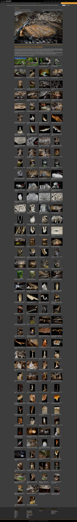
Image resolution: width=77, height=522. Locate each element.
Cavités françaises (29, 511)
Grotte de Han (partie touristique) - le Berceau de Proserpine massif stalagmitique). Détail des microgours (56, 235)
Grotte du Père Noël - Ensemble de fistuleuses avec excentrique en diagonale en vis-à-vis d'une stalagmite (20, 403)
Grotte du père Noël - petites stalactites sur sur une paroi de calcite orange (44, 403)
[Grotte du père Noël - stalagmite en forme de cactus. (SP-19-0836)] (32, 388)
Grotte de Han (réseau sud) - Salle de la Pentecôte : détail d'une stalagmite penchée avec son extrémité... (32, 436)
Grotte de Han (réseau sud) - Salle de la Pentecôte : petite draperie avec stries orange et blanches (19, 348)
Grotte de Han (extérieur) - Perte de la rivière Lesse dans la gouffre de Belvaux (44, 66)
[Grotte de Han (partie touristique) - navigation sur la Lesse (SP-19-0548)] (32, 242)
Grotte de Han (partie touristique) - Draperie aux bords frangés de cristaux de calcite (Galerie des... (32, 134)
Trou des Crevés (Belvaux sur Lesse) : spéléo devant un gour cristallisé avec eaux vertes (32, 505)
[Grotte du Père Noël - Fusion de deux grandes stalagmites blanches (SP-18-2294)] (44, 421)
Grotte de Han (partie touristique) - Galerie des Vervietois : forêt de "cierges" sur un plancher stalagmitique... (56, 100)
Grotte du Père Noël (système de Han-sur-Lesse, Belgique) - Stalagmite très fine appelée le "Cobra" (44, 471)
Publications (16, 515)
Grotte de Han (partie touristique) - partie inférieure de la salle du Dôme (32, 178)
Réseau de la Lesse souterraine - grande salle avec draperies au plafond (56, 77)
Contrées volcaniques (30, 514)
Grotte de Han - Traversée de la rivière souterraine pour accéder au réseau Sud (19, 246)
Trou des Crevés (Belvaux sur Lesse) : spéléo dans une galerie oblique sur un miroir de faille (19, 505)
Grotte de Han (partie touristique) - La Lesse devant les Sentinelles (32, 167)
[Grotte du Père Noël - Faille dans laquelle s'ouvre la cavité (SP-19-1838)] (44, 454)
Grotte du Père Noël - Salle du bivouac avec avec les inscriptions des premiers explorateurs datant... (56, 482)
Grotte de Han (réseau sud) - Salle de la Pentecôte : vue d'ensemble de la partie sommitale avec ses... (44, 325)
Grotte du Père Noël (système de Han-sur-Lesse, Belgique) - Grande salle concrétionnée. (32, 447)
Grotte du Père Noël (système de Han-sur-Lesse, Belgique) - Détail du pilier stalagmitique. (56, 436)
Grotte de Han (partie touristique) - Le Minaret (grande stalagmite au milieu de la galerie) (20, 122)
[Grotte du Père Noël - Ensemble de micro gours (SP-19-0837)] (20, 376)
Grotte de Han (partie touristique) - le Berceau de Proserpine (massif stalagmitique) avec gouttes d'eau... (44, 190)
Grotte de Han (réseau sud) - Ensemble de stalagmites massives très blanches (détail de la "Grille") (44, 291)
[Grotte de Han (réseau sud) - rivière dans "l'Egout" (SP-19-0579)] (57, 309)
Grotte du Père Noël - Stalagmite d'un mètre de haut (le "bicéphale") (56, 392)
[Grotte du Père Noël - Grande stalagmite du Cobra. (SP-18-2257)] (20, 388)
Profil (15, 516)
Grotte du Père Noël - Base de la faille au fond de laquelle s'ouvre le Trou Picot (32, 493)
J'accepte (60, 5)
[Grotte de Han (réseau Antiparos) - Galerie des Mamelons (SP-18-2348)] (57, 84)
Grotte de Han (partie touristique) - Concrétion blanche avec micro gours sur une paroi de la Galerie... (32, 123)
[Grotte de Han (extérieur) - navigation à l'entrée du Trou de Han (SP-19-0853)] (20, 275)
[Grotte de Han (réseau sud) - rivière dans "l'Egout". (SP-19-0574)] (32, 320)
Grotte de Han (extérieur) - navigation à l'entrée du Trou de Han (19, 279)
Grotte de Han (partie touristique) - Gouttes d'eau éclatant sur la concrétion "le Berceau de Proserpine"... (19, 190)
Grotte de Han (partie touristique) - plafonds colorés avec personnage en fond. (56, 213)
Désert (28, 513)
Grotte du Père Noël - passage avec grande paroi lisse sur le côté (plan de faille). (32, 347)
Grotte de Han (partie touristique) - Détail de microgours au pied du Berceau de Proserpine (44, 224)
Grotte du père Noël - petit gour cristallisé (56, 358)
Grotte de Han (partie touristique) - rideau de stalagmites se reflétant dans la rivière (44, 246)
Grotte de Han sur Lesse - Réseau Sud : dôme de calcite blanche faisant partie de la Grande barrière (44, 448)
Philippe (6, 1)
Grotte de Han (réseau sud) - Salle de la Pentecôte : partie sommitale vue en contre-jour (56, 325)
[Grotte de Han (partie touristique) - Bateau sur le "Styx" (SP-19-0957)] (20, 163)
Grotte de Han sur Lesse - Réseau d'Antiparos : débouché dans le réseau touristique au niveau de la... (20, 459)
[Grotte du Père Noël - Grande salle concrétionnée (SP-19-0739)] (20, 354)
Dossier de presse (53, 510)
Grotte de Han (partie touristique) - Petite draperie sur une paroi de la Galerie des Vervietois (44, 123)
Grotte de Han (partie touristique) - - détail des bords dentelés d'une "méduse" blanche (20, 235)
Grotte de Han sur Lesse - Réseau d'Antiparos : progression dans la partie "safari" (44, 436)
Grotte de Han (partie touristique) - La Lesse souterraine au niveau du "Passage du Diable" (19, 257)
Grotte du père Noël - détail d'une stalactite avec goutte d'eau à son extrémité (56, 403)
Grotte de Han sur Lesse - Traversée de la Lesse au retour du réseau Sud (56, 470)
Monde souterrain (29, 510)
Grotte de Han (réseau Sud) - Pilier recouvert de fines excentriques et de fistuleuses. (19, 302)
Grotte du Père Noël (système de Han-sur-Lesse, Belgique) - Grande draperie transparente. (56, 448)
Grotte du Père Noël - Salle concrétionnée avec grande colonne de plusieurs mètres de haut (56, 381)
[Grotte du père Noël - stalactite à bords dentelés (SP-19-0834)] (32, 410)
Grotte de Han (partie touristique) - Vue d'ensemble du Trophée (19, 157)
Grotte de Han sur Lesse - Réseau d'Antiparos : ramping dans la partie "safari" (20, 447)
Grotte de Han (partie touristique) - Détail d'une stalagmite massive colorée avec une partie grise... (44, 213)
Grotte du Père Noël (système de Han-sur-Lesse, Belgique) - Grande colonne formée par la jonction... (32, 459)
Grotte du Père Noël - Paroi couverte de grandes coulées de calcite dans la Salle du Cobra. (19, 370)
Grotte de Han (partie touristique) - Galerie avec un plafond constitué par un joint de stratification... (44, 100)
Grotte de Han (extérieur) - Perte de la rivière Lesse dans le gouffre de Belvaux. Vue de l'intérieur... (44, 78)
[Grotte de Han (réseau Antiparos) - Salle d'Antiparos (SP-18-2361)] (20, 95)
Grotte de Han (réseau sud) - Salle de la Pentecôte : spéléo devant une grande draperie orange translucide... (31, 336)
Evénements (41, 510)
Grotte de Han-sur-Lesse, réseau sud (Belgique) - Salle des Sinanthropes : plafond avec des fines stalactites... (44, 494)
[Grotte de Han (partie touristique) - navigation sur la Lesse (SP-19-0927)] (20, 264)
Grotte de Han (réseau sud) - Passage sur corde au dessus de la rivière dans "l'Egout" (44, 313)
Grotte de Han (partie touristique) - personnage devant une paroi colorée (55, 246)
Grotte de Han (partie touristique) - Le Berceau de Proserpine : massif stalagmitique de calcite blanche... (56, 190)
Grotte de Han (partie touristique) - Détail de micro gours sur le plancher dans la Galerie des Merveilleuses (19, 146)
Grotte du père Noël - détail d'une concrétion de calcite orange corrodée (44, 347)
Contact (15, 517)
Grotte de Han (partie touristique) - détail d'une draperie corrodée (44, 257)
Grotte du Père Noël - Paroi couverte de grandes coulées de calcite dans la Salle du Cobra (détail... (32, 370)
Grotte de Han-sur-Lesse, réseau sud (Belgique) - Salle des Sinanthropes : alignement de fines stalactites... (55, 494)
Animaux (28, 517)
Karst (27, 516)
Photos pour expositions (54, 511)
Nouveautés (16, 512)
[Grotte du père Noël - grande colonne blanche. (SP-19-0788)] (32, 354)
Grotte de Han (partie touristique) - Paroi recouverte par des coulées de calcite (56, 111)
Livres (15, 514)
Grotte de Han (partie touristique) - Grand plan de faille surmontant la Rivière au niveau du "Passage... (32, 257)
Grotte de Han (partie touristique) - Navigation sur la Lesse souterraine (44, 268)
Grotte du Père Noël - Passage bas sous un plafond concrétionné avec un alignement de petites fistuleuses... (32, 381)
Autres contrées (29, 515)
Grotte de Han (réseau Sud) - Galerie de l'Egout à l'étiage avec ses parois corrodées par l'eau (20, 324)
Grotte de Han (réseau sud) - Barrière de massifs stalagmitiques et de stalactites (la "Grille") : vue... (32, 291)
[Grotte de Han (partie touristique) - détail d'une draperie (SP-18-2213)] (20, 219)
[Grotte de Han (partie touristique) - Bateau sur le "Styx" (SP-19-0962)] (57, 152)
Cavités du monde (29, 512)
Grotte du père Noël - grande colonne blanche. (32, 358)
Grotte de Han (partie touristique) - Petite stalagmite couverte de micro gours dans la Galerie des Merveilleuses (19, 134)
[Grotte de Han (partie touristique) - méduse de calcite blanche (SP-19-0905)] (57, 219)
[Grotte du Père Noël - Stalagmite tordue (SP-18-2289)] (44, 388)
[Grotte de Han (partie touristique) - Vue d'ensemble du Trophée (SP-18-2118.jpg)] (32, 152)
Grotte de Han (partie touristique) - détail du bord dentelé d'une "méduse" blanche (32, 235)
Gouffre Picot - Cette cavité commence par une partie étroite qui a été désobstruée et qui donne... (19, 471)
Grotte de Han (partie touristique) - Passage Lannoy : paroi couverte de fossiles (32, 145)
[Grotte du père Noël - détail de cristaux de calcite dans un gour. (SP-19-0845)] (44, 410)
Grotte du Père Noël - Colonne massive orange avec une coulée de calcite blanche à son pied (56, 369)
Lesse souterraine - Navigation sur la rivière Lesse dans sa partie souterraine (32, 89)
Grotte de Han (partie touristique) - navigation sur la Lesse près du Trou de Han (32, 111)
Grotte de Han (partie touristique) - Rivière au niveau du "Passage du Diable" (32, 77)
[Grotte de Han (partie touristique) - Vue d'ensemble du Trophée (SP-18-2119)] (20, 152)
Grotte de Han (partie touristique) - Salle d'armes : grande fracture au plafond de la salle (19, 179)
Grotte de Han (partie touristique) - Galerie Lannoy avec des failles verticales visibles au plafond (56, 146)
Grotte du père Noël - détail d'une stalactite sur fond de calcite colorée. (32, 403)
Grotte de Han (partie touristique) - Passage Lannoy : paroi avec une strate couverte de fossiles (44, 146)
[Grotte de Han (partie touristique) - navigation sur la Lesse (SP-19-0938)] (32, 264)
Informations (68, 5)
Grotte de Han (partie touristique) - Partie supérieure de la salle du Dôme (44, 178)
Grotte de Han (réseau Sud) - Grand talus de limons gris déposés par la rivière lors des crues (44, 280)
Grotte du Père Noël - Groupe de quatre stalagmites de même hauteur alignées (19, 425)
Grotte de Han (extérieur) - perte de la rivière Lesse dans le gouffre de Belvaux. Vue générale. (19, 66)
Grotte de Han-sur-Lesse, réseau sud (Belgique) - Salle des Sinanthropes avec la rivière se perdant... (19, 482)
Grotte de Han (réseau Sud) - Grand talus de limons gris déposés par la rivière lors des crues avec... (19, 291)
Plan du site (53, 512)
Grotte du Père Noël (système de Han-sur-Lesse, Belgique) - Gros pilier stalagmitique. (32, 470)
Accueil (15, 510)
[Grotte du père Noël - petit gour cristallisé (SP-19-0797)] (57, 354)
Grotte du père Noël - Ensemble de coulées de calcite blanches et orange (44, 369)
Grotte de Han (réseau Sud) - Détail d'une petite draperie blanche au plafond (32, 302)
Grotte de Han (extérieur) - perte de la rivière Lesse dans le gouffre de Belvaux (32, 66)
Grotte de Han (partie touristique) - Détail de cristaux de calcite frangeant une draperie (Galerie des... (44, 134)
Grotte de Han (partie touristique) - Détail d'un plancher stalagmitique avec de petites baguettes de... (20, 111)
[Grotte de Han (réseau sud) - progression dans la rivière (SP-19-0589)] (32, 309)
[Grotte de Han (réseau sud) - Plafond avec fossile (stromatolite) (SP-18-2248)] (20, 309)
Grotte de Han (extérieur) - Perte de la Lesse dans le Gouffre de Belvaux (56, 66)
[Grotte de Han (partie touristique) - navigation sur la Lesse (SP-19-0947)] (57, 252)
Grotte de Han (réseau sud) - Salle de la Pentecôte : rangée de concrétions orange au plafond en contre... (56, 336)
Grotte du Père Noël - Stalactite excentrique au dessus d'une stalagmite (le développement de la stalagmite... (19, 436)
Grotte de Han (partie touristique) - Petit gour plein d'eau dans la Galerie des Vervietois (44, 111)
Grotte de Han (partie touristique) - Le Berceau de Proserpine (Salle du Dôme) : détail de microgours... (32, 202)
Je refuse (64, 5)
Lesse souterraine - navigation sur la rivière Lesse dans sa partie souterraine (19, 89)
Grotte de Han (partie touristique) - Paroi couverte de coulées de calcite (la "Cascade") (44, 157)
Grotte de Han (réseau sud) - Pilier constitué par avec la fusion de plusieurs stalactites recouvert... (56, 291)
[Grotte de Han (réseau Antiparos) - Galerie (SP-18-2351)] (44, 84)
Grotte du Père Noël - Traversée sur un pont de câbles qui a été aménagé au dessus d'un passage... (32, 482)
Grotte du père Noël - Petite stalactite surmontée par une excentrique (18, 414)
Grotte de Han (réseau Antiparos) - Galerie (44, 88)
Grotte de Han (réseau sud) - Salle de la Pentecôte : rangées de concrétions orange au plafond (44, 336)
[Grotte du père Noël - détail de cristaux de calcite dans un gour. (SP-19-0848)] (57, 410)
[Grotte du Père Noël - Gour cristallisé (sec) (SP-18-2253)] (32, 421)
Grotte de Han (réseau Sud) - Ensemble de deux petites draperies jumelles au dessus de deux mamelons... (56, 302)
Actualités (15, 511)
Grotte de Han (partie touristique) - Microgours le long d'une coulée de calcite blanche (32, 224)
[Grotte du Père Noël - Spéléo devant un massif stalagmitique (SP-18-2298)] (57, 421)
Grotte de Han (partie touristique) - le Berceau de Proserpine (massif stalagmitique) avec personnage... (56, 179)
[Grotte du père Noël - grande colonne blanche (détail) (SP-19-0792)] (44, 354)
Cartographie (16, 513)
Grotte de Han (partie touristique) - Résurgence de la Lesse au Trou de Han (31, 279)
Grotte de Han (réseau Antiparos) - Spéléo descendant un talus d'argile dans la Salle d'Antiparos (32, 100)
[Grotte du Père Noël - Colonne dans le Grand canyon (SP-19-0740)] (44, 376)
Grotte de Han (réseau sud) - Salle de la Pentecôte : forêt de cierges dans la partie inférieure (19, 336)
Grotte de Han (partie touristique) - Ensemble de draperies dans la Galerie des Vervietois (56, 122)
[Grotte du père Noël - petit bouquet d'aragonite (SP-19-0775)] (57, 343)
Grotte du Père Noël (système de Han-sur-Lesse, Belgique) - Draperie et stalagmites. (56, 459)
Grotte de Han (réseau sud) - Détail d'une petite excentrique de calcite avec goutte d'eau (44, 302)
